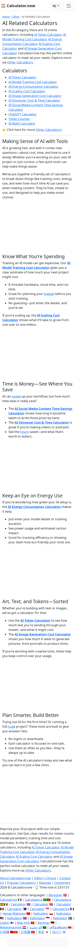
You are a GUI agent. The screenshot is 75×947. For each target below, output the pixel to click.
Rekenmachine (11, 927)
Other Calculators (20, 62)
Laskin (4, 923)
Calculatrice (60, 909)
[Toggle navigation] (68, 6)
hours (24, 432)
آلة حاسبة (35, 927)
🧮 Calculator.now (18, 5)
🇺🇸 (55, 6)
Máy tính (23, 923)
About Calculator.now (15, 878)
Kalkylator (60, 918)
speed (16, 396)
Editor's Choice (45, 878)
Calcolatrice (8, 900)
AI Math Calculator (21, 123)
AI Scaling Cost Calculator (26, 91)
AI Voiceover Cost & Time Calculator (34, 100)
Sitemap (45, 883)
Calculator (18, 904)
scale (11, 726)
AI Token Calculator (48, 35)
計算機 (4, 932)
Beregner (55, 895)
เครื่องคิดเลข (58, 927)
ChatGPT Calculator (22, 114)
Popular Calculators (21, 883)
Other (16, 16)
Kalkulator (40, 913)
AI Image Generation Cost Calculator (35, 96)
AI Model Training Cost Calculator (32, 82)
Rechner (44, 923)
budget (49, 294)
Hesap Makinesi (14, 913)
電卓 (41, 932)
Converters (62, 883)
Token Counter (19, 119)
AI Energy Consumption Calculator (33, 86)
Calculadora (33, 900)
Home (6, 16)
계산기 (56, 932)
